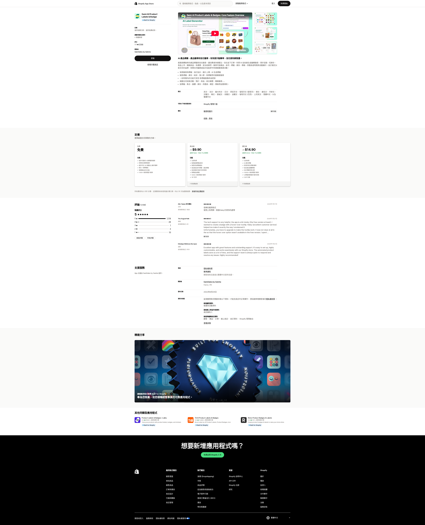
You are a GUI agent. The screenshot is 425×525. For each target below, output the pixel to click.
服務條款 (149, 518)
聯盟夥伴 (263, 498)
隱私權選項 (181, 518)
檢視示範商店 (152, 64)
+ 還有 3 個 (266, 48)
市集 (199, 481)
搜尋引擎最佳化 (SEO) (206, 498)
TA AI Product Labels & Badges (206, 418)
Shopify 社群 (234, 485)
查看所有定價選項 (198, 191)
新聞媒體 (263, 489)
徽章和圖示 (208, 111)
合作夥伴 (263, 494)
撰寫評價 (139, 238)
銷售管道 (169, 476)
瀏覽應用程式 (240, 3)
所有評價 (150, 238)
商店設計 (169, 494)
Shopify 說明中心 (236, 476)
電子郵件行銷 (202, 494)
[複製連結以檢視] (193, 204)
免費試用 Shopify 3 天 (212, 455)
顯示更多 (206, 236)
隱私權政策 (208, 268)
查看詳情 (207, 323)
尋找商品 (169, 481)
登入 (273, 3)
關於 (262, 476)
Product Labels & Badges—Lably (154, 418)
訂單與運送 (170, 489)
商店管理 (169, 502)
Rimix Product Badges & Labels (260, 418)
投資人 (263, 485)
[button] (159, 421)
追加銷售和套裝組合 (205, 489)
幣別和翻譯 (201, 507)
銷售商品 (169, 485)
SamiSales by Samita (143, 52)
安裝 (153, 58)
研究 (230, 489)
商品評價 (201, 485)
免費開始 (284, 3)
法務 (262, 502)
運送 (199, 502)
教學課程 (207, 272)
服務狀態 (263, 507)
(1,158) (141, 44)
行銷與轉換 (170, 498)
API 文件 (232, 481)
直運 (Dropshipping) (205, 476)
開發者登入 (139, 518)
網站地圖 (170, 518)
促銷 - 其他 (208, 118)
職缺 (262, 481)
